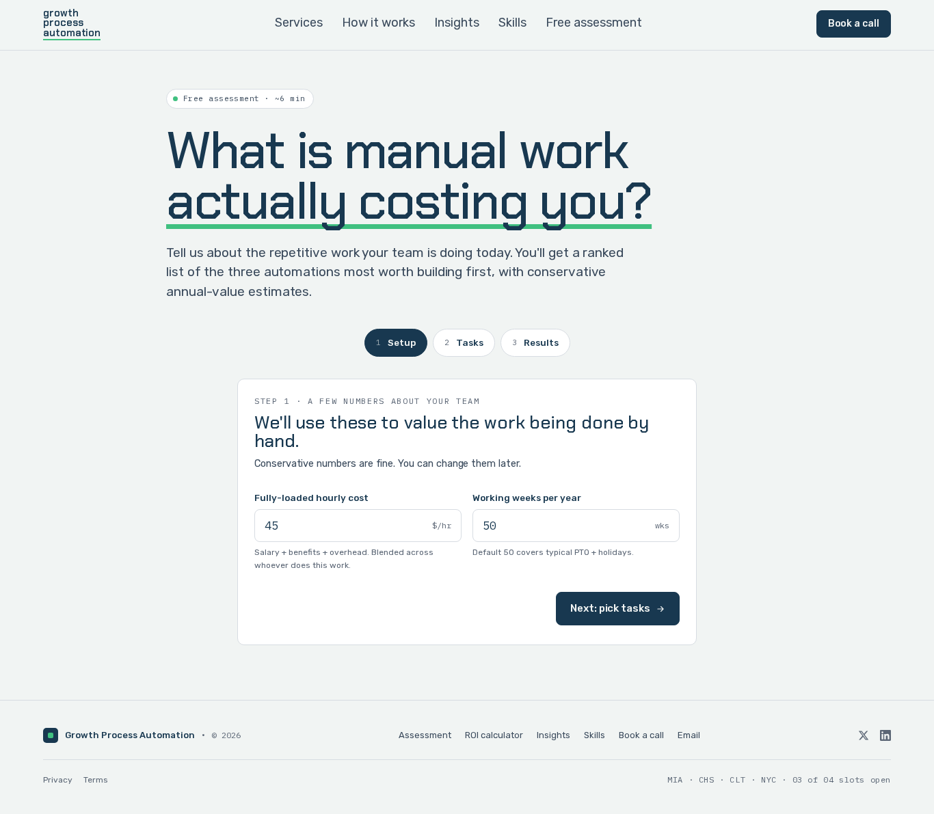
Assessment (425, 735)
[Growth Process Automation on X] (863, 735)
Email (689, 735)
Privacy (57, 780)
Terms (95, 780)
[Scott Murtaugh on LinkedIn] (885, 735)
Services (299, 22)
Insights (456, 22)
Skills (512, 22)
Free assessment (594, 22)
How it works (378, 22)
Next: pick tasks (610, 608)
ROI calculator (494, 735)
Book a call (853, 23)
